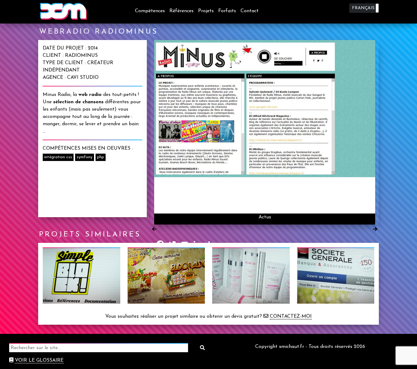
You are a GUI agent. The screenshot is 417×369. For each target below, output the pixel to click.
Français (363, 8)
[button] (364, 8)
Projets (206, 11)
